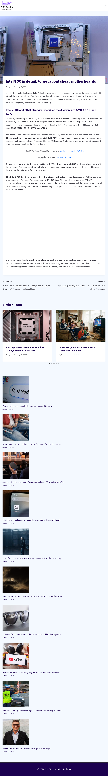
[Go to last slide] (6, 335)
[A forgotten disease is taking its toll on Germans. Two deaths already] (54, 427)
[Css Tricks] (7, 5)
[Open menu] (105, 5)
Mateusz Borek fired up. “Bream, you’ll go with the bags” (27, 748)
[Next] (102, 335)
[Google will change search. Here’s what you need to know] (54, 389)
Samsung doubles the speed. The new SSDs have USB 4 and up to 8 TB (33, 482)
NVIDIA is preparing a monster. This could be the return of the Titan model (81, 285)
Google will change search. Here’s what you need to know (27, 406)
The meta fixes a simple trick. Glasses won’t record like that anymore (32, 634)
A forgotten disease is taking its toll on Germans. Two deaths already (32, 444)
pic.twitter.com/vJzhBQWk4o (72, 150)
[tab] (49, 363)
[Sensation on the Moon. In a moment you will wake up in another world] (54, 580)
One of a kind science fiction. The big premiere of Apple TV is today (32, 558)
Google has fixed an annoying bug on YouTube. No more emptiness (31, 672)
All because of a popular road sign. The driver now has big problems (32, 710)
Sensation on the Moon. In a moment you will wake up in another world (32, 596)
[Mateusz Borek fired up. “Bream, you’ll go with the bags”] (54, 732)
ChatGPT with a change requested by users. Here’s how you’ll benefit (32, 520)
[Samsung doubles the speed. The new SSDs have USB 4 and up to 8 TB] (54, 465)
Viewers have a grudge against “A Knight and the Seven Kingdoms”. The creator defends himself (26, 285)
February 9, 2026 (64, 157)
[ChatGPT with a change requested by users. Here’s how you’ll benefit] (54, 503)
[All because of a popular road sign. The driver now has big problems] (54, 694)
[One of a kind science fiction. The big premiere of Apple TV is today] (54, 542)
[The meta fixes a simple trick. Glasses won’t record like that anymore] (54, 618)
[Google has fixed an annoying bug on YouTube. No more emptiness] (54, 656)
